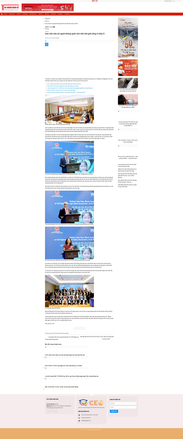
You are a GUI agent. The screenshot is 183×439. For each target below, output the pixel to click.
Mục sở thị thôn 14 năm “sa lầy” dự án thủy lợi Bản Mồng (61, 90)
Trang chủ (47, 18)
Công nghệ (25, 14)
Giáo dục (47, 14)
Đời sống (60, 14)
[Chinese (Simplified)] (92, 0)
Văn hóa (40, 14)
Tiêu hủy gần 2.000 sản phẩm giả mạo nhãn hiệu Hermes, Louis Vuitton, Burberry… (127, 175)
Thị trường (66, 14)
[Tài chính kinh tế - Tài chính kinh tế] (10, 7)
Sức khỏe (53, 14)
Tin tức (5, 14)
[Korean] (95, 0)
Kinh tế (18, 14)
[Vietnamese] (96, 0)
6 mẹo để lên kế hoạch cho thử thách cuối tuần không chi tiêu (127, 165)
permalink (67, 333)
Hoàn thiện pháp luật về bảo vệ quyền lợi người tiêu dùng (127, 185)
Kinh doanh (12, 14)
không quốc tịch (52, 129)
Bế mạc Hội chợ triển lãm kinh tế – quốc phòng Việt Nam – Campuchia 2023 (66, 92)
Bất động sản (33, 14)
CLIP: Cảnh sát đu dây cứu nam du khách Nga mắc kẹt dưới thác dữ (64, 84)
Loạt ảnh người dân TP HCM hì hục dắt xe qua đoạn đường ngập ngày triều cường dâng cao (70, 88)
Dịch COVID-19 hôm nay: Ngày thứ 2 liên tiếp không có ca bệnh (62, 86)
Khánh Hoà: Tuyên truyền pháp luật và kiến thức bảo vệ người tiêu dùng (127, 170)
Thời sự (47, 21)
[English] (94, 0)
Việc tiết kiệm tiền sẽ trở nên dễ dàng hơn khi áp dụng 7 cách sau (127, 181)
